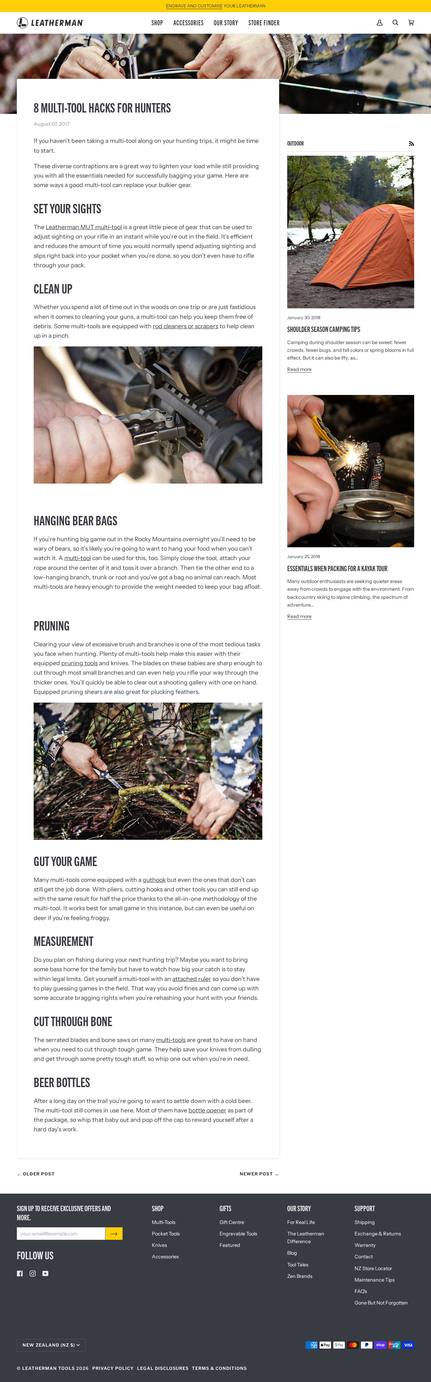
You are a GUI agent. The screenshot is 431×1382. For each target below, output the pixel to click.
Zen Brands (299, 1276)
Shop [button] (158, 1208)
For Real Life (301, 1222)
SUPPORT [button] (365, 1208)
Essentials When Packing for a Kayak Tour (337, 568)
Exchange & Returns (378, 1234)
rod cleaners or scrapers (185, 326)
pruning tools (79, 663)
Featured (230, 1245)
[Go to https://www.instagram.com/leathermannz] (33, 1273)
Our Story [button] (299, 1208)
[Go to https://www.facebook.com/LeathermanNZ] (20, 1273)
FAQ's (361, 1291)
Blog (292, 1253)
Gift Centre (232, 1222)
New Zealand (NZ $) (49, 1345)
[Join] (114, 1233)
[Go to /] (50, 22)
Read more (299, 369)
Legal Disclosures (163, 1368)
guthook (154, 879)
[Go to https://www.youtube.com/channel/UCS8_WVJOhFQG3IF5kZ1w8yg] (45, 1273)
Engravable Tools (238, 1234)
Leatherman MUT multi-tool (84, 227)
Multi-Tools (163, 1222)
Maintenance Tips (375, 1280)
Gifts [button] (225, 1208)
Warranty (365, 1245)
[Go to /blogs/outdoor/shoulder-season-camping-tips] (350, 232)
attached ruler (191, 978)
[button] (157, 22)
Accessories (165, 1257)
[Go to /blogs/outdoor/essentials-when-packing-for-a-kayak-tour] (350, 471)
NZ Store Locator (373, 1268)
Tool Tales (297, 1265)
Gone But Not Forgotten (381, 1303)
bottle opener (207, 1110)
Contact (364, 1257)
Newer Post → (259, 1173)
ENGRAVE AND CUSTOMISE (194, 5)
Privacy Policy (113, 1368)
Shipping (365, 1222)
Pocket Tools (166, 1234)
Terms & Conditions (219, 1368)
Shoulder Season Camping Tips (323, 329)
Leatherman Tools (48, 1368)
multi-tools (171, 1039)
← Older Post (36, 1173)
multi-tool (77, 557)
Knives (159, 1245)
